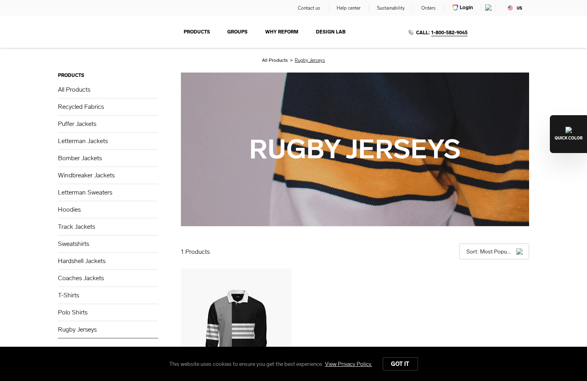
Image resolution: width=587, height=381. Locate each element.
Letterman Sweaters (85, 192)
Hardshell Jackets (81, 261)
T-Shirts (68, 295)
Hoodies (69, 209)
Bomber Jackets (80, 158)
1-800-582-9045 (449, 32)
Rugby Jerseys (77, 329)
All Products (275, 60)
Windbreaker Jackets (86, 175)
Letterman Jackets (83, 141)
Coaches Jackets (81, 278)
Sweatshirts (73, 243)
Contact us (309, 8)
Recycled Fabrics (81, 106)
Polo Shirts (72, 312)
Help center (349, 8)
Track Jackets (76, 226)
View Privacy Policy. (348, 364)
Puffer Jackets (77, 124)
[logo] (94, 32)
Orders (428, 8)
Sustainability (391, 8)
